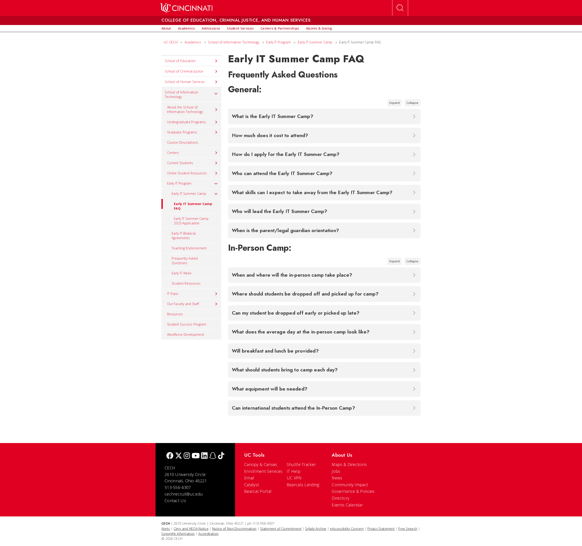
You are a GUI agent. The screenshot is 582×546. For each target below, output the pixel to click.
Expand (394, 103)
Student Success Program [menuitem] (186, 324)
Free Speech (407, 528)
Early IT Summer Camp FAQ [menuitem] (193, 206)
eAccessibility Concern (347, 528)
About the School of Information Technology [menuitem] (185, 109)
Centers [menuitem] (173, 152)
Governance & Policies (353, 491)
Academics (193, 42)
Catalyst (251, 484)
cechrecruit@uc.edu (184, 494)
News (337, 478)
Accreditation (208, 533)
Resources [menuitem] (175, 314)
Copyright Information (178, 533)
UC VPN (294, 478)
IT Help (293, 471)
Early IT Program (278, 42)
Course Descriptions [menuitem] (182, 142)
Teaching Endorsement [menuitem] (189, 248)
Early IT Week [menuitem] (181, 273)
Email (249, 478)
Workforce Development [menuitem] (185, 334)
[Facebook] (169, 456)
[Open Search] (400, 8)
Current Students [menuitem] (180, 163)
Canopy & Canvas (260, 464)
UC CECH (171, 42)
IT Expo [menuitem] (172, 293)
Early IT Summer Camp (315, 42)
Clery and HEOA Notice (191, 528)
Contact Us (175, 500)
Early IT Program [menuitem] (179, 183)
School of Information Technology (233, 42)
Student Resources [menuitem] (186, 283)
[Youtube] (196, 456)
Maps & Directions (349, 464)
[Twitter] (178, 456)
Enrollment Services (263, 471)
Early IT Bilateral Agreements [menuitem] (184, 235)
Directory (340, 498)
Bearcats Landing (303, 484)
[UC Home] (186, 8)
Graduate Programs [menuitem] (182, 132)
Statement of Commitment (280, 528)
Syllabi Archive (315, 528)
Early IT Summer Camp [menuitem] (189, 193)
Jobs (336, 471)
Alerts (165, 528)
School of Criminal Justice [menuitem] (184, 71)
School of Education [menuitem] (180, 61)
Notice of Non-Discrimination (234, 528)
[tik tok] (221, 456)
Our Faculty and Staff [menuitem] (183, 304)
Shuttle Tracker (301, 464)
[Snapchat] (212, 456)
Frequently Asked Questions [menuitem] (185, 260)
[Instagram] (187, 456)
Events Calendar (347, 505)
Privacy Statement (381, 528)
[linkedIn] (204, 456)
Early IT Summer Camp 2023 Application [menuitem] (191, 220)
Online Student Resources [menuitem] (187, 173)
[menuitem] (166, 28)
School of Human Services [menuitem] (185, 82)
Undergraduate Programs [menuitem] (186, 122)
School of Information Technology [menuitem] (181, 94)
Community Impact (350, 484)
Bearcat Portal (257, 491)
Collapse (412, 103)
